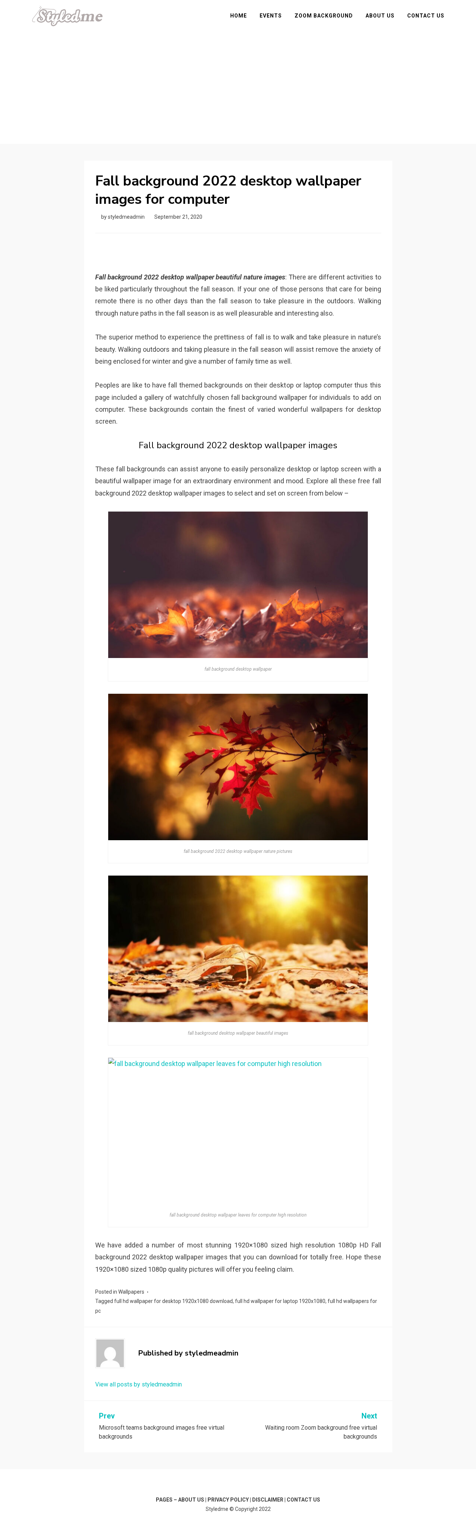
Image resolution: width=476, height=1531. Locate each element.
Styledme (217, 1509)
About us (380, 16)
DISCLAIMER (267, 1500)
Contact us (425, 16)
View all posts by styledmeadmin (138, 1384)
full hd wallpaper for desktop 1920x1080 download (173, 1301)
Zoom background (324, 16)
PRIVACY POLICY (228, 1500)
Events (271, 16)
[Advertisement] (238, 82)
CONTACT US (303, 1500)
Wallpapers (131, 1292)
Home (238, 16)
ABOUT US (191, 1500)
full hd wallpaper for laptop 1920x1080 (280, 1301)
